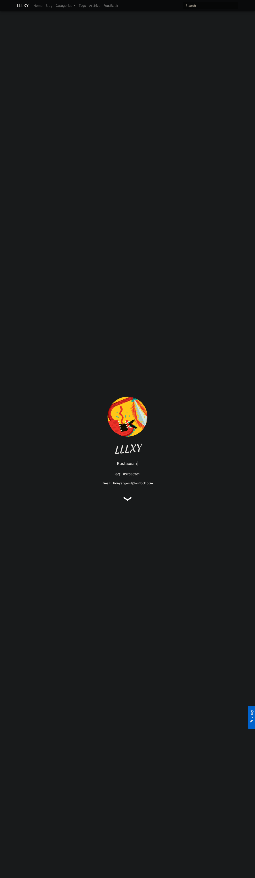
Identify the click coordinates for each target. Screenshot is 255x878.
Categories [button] (64, 6)
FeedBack (111, 6)
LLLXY (23, 5)
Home (37, 6)
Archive (94, 6)
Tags (82, 6)
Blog (49, 6)
